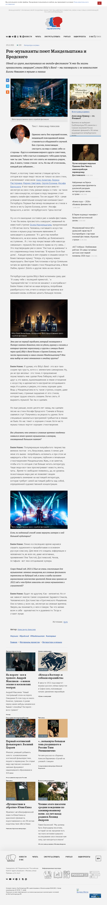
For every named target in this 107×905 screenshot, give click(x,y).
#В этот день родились (46, 844)
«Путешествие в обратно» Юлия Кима (19, 806)
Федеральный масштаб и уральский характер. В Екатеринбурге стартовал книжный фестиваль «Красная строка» (85, 234)
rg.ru (65, 621)
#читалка (9, 829)
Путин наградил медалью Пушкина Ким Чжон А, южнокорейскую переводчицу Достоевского (84, 169)
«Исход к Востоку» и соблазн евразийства (50, 676)
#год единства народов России (16, 778)
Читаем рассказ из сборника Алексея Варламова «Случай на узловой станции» (51, 758)
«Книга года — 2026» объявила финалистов (81, 204)
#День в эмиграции (44, 696)
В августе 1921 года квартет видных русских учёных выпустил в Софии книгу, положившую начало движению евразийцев (52, 687)
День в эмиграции (44, 651)
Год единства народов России (17, 718)
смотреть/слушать (52, 36)
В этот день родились (46, 781)
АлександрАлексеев (27, 629)
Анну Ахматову (43, 179)
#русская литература (19, 829)
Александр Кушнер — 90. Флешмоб (83, 117)
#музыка (14, 636)
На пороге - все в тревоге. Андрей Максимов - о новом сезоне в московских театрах (18, 681)
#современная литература (47, 766)
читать (38, 36)
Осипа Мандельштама (41, 224)
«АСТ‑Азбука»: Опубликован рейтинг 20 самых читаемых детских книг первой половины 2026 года (84, 251)
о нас (91, 36)
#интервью (51, 636)
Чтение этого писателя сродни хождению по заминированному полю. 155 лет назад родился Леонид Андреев (52, 812)
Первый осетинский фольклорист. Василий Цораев (19, 744)
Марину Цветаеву (32, 183)
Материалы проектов (30, 642)
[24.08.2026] (20, 653)
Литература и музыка (31, 45)
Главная (13, 642)
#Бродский (24, 636)
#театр (8, 715)
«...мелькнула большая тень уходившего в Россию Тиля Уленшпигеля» (51, 746)
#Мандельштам (37, 636)
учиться (67, 36)
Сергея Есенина (49, 183)
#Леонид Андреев (60, 844)
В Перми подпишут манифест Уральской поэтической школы (85, 217)
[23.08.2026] (53, 720)
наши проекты (80, 36)
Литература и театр (13, 651)
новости (28, 36)
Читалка (41, 718)
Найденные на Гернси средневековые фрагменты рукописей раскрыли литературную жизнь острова (84, 188)
